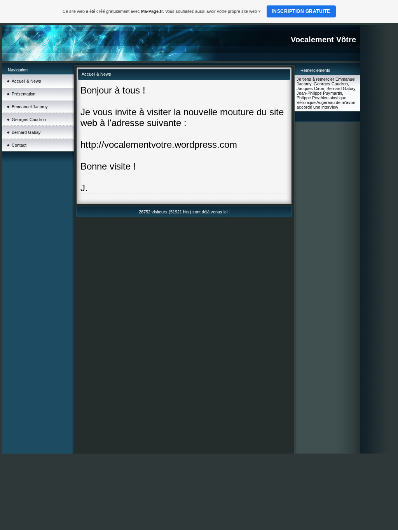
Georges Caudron (29, 119)
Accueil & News (26, 81)
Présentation (23, 94)
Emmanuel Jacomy (30, 106)
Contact (19, 145)
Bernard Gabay (26, 132)
